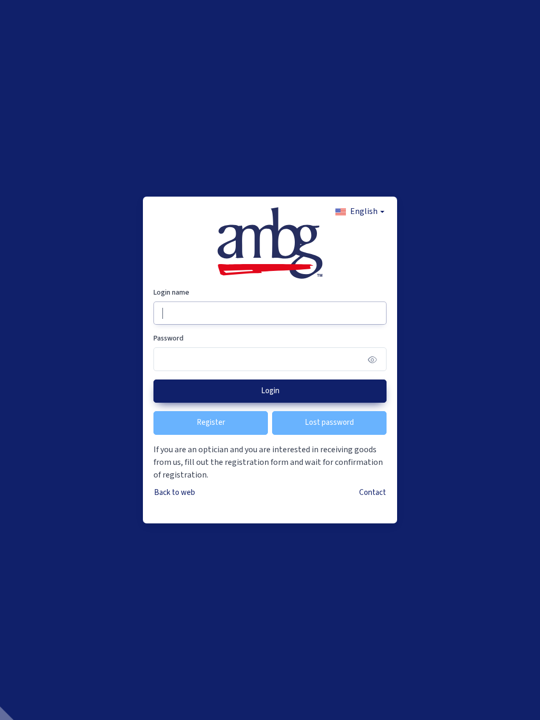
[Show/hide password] (372, 359)
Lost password (329, 422)
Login (270, 390)
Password (168, 338)
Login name (171, 292)
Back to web (174, 492)
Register (211, 422)
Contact (372, 492)
